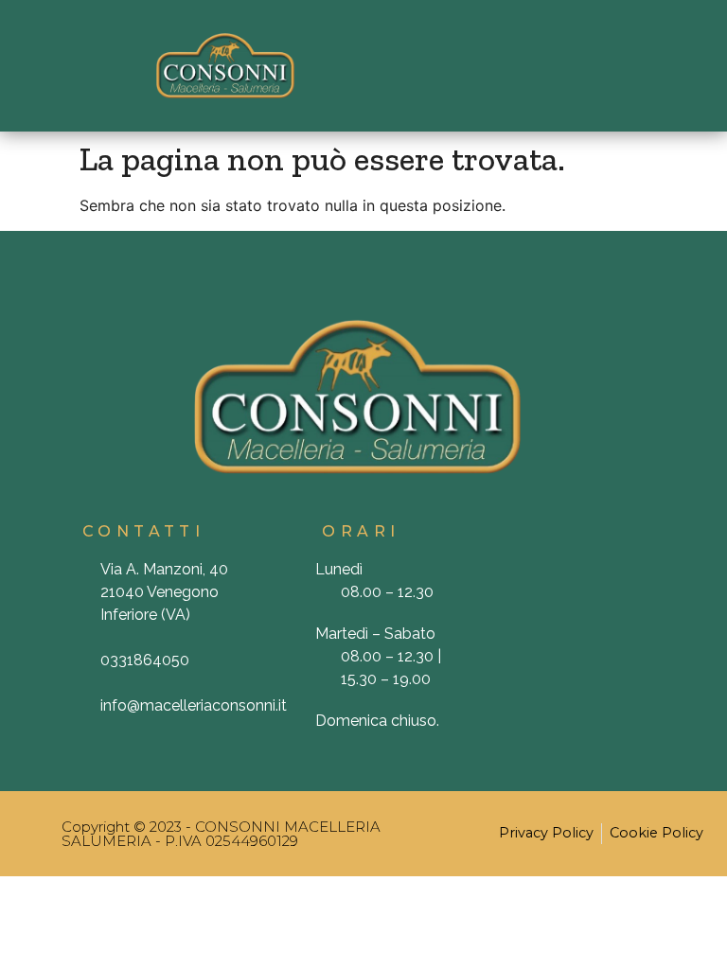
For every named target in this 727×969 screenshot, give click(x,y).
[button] (502, 65)
